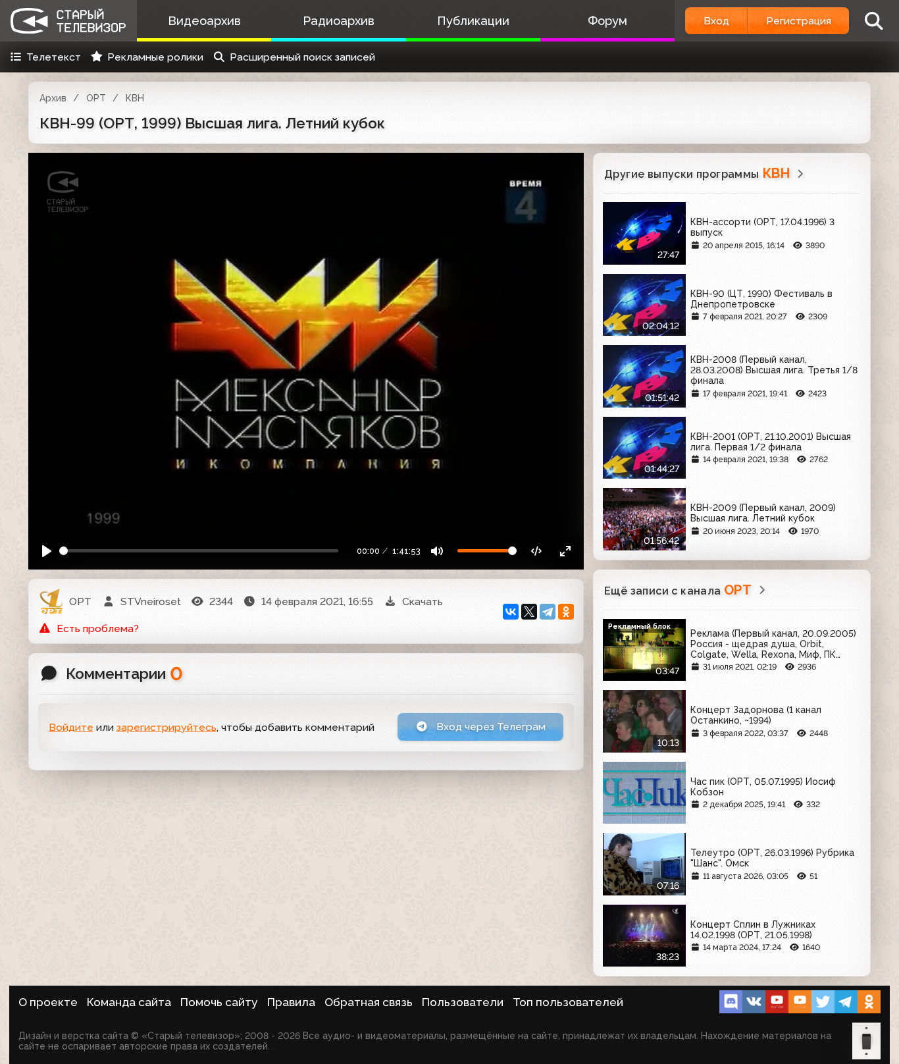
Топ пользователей (568, 1002)
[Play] (47, 551)
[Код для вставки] (537, 551)
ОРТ (96, 98)
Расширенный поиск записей (302, 57)
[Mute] (437, 551)
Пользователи (462, 1002)
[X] (529, 612)
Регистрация (798, 20)
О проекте (48, 1002)
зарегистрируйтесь (166, 727)
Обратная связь (368, 1002)
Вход (716, 20)
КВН (135, 98)
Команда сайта (129, 1002)
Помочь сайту (219, 1002)
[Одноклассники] (566, 612)
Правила (291, 1002)
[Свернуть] (565, 551)
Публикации (473, 21)
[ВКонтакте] (511, 612)
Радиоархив (338, 21)
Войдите (71, 727)
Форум (607, 21)
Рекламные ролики (155, 57)
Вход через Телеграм (490, 726)
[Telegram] (547, 612)
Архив (52, 98)
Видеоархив (204, 21)
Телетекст (53, 57)
